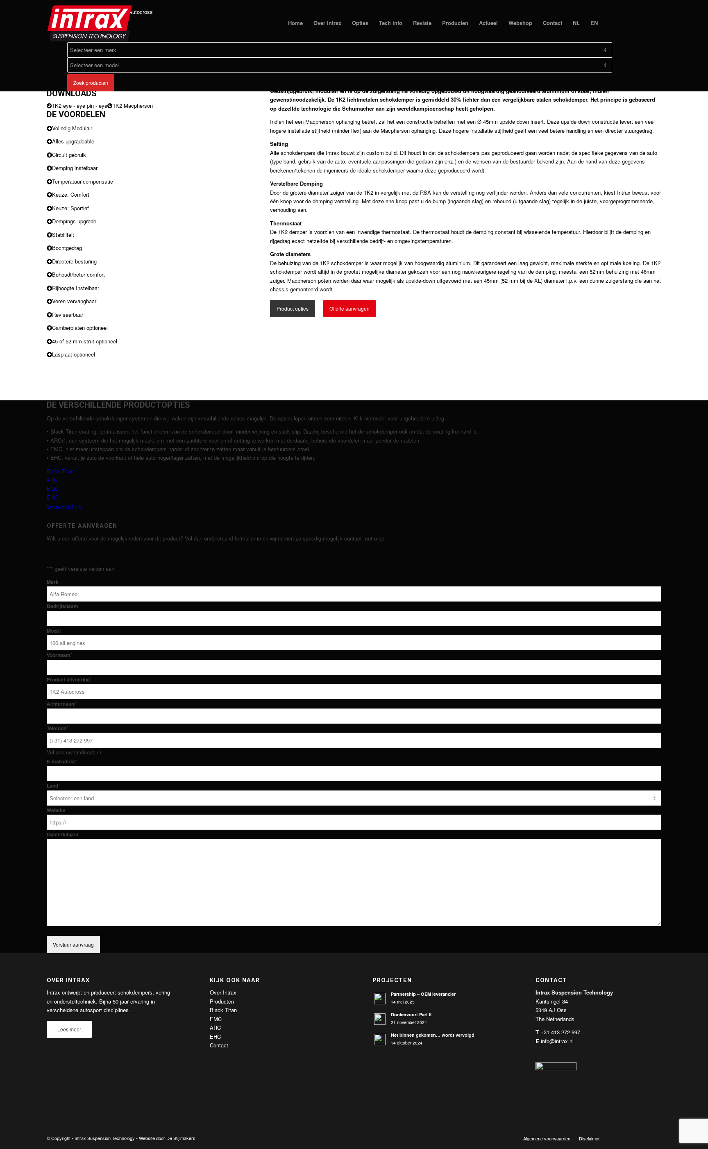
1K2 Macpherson (133, 105)
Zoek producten (90, 82)
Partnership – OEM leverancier (423, 994)
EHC (52, 497)
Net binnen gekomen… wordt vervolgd (432, 1035)
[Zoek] (611, 23)
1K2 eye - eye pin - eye (79, 105)
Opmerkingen (62, 834)
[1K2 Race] (6, 574)
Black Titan (60, 471)
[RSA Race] (701, 574)
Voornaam (60, 655)
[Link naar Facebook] (618, 1138)
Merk (53, 582)
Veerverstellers (64, 506)
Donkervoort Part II (411, 1014)
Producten (222, 1001)
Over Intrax (223, 992)
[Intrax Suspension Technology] (90, 23)
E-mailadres (62, 761)
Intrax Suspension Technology (105, 1138)
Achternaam (62, 703)
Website (56, 810)
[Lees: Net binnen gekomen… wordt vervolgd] (379, 1039)
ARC (52, 480)
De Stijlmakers (180, 1138)
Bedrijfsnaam (62, 606)
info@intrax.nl (557, 1041)
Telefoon (57, 728)
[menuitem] (295, 23)
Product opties (293, 308)
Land (53, 785)
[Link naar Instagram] (655, 1138)
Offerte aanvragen (349, 308)
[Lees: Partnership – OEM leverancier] (379, 998)
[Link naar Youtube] (643, 1138)
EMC (53, 489)
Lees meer (69, 1029)
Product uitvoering (69, 679)
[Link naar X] (630, 1138)
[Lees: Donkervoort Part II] (379, 1019)
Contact (219, 1045)
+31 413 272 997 (560, 1032)
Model (54, 630)
